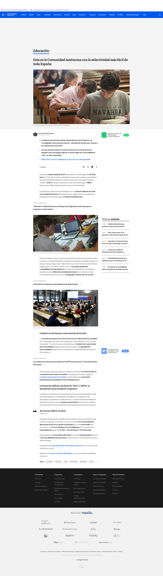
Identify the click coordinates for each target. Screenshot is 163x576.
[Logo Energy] (117, 529)
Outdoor (57, 502)
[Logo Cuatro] (93, 522)
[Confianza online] (81, 569)
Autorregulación (79, 488)
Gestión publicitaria (107, 551)
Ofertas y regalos (99, 482)
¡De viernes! (58, 498)
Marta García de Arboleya (46, 133)
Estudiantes (83, 461)
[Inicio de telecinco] (3, 15)
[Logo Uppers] (70, 535)
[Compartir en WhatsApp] (83, 167)
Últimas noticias (41, 486)
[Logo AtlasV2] (57, 542)
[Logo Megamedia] (82, 560)
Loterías (38, 482)
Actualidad (49, 461)
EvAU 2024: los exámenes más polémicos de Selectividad (55, 284)
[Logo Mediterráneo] (105, 542)
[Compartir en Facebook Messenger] (92, 167)
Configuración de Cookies (82, 551)
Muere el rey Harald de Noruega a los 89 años (15, 10)
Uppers (115, 482)
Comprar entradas (99, 479)
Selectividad (73, 461)
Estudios (92, 461)
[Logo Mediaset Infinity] (46, 522)
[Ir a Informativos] (11, 14)
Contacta (77, 479)
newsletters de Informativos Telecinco (67, 445)
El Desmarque (117, 486)
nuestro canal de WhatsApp (61, 453)
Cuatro (114, 490)
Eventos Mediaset (99, 490)
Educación (41, 51)
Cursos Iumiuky (98, 486)
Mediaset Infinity (118, 479)
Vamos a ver (58, 494)
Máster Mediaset (80, 502)
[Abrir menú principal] (160, 15)
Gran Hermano (59, 479)
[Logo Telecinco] (69, 522)
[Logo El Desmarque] (46, 529)
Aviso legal (43, 551)
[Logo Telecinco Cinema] (93, 535)
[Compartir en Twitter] (88, 167)
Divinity (115, 494)
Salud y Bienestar (99, 494)
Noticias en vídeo (41, 490)
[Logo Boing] (93, 529)
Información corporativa (54, 551)
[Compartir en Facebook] (96, 167)
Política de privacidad (67, 551)
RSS (115, 551)
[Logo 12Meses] (117, 535)
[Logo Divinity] (117, 522)
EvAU (65, 461)
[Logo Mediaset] (81, 514)
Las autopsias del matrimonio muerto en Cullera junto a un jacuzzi (50, 10)
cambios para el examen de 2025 (53, 377)
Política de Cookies (95, 551)
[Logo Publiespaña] (81, 542)
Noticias (38, 479)
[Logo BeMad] (46, 535)
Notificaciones (79, 492)
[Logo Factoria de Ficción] (70, 529)
